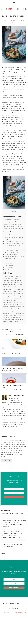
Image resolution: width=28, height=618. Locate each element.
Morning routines (8, 531)
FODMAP (7, 522)
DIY (3, 522)
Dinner (23, 520)
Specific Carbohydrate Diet (11, 537)
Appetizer (9, 513)
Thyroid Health (7, 539)
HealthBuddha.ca (22, 612)
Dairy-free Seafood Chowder (12, 368)
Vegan (15, 542)
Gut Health (5, 524)
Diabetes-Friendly (13, 520)
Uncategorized (19, 539)
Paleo (4, 535)
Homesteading (6, 526)
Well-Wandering (7, 546)
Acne (3, 513)
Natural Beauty (16, 533)
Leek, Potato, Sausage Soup (12, 351)
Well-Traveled (17, 544)
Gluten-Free (16, 522)
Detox (4, 520)
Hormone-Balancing (8, 529)
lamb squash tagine (16, 334)
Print (14, 211)
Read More (6, 460)
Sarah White (17, 20)
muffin (18, 531)
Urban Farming (7, 542)
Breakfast (5, 515)
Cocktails (5, 518)
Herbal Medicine (16, 524)
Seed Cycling (11, 535)
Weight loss (6, 544)
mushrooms (6, 533)
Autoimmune (19, 513)
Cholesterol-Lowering (18, 515)
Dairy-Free (13, 518)
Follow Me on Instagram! (14, 608)
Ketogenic (20, 529)
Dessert (21, 518)
